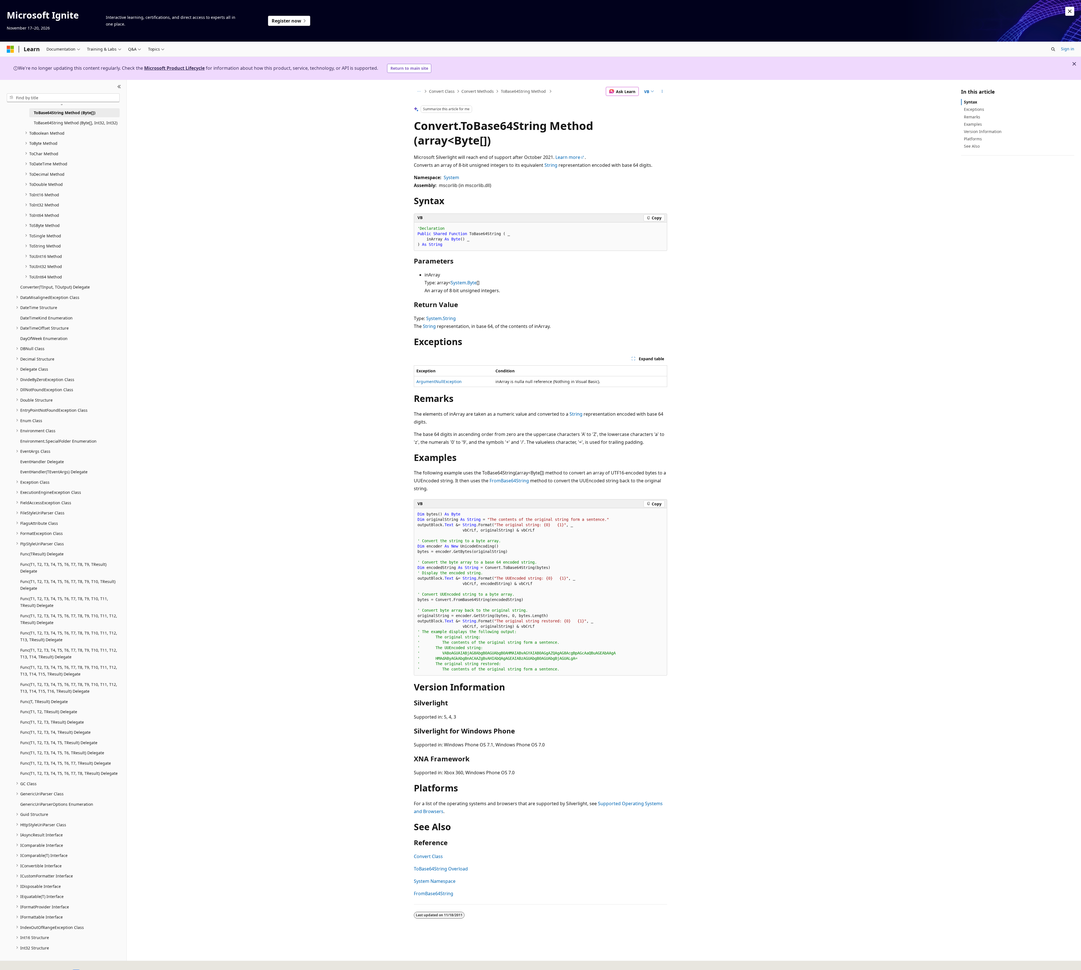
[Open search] (1053, 49)
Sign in (1067, 48)
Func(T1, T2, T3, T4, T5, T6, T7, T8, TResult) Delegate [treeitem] (69, 773)
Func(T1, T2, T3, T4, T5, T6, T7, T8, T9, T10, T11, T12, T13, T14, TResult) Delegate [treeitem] (68, 653)
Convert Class (442, 91)
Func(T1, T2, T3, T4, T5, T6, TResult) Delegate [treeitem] (62, 752)
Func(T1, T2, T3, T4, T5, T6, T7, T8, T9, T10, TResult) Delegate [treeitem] (67, 585)
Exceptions (974, 109)
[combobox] (63, 97)
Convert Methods (477, 91)
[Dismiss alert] (1069, 11)
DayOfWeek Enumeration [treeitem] (44, 338)
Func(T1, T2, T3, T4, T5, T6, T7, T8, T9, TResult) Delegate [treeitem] (63, 567)
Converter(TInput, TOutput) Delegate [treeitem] (55, 287)
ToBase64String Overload (441, 869)
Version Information (983, 131)
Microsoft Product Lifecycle (174, 68)
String (550, 165)
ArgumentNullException (439, 381)
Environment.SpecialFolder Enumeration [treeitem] (58, 441)
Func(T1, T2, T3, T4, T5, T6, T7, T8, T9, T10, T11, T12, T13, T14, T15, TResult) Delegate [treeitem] (68, 670)
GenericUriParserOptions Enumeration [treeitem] (56, 804)
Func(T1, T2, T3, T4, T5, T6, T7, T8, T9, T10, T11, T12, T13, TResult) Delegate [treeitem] (68, 636)
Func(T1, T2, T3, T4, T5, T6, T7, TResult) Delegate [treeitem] (65, 763)
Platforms (973, 138)
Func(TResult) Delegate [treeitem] (42, 554)
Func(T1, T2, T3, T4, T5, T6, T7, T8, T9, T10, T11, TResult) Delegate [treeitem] (64, 602)
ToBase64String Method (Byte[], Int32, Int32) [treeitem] (75, 122)
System (451, 177)
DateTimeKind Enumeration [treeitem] (46, 317)
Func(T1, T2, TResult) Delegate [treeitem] (48, 711)
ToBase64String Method (524, 91)
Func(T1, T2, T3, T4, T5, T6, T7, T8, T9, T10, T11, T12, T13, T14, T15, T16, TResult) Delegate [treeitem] (68, 687)
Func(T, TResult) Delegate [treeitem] (44, 701)
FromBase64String (509, 481)
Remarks (972, 116)
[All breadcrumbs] (419, 91)
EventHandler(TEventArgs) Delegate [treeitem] (54, 471)
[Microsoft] (10, 49)
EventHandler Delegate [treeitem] (42, 461)
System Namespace (434, 881)
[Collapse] (119, 86)
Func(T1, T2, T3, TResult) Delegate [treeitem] (52, 721)
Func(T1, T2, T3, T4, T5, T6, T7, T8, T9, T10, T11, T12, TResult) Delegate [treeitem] (68, 619)
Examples (973, 124)
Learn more (567, 157)
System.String (441, 318)
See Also (972, 146)
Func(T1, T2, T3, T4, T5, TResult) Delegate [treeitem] (58, 742)
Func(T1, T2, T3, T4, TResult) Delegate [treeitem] (55, 732)
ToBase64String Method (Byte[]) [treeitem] (64, 112)
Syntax (970, 102)
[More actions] (662, 91)
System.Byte (464, 283)
